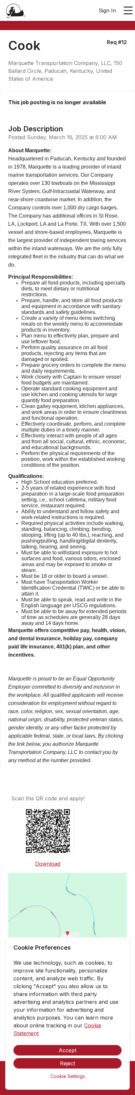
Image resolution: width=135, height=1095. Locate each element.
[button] (67, 935)
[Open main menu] (128, 10)
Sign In (107, 10)
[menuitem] (15, 10)
